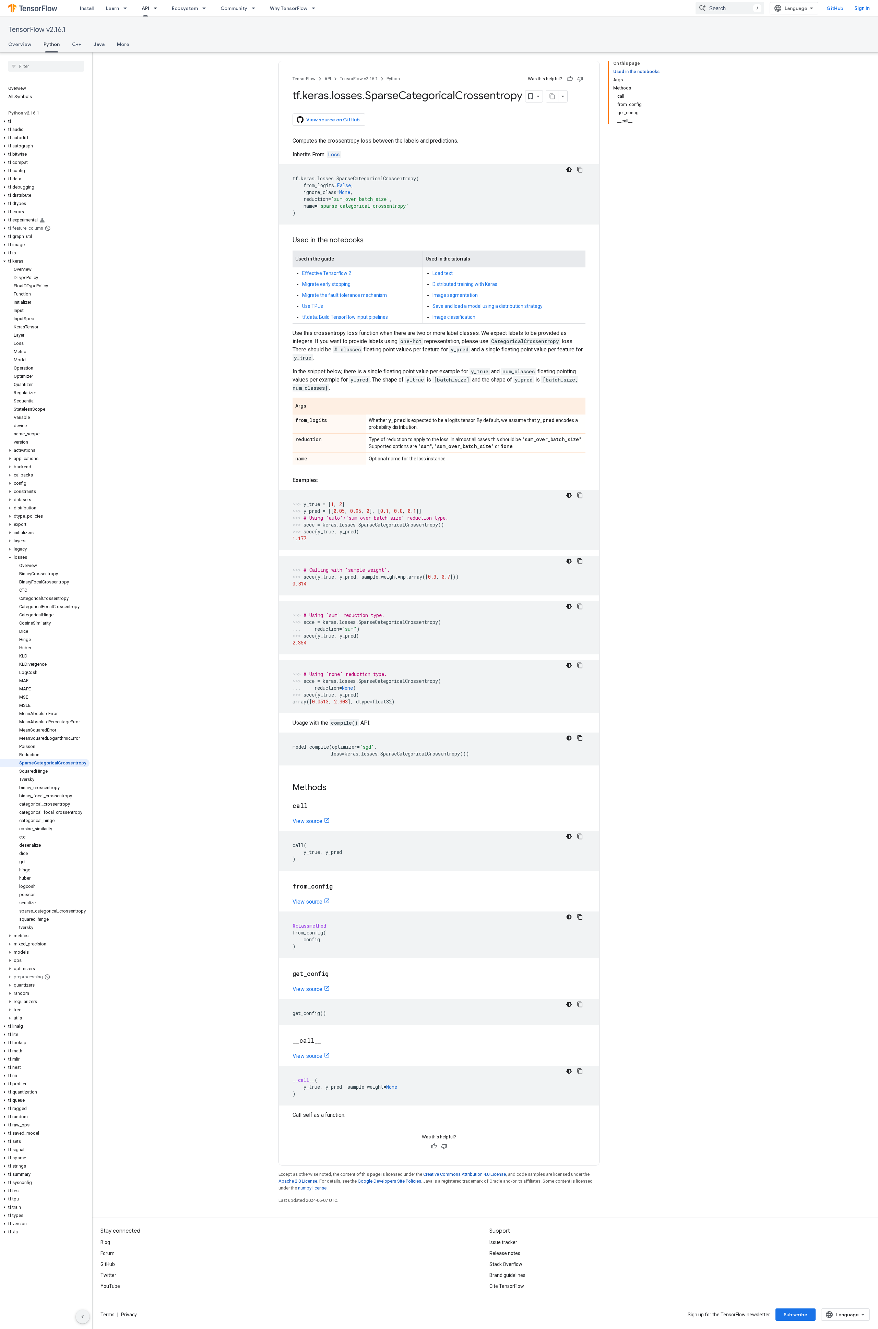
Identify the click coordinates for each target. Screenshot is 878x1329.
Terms (107, 1314)
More (123, 44)
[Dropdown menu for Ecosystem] (206, 8)
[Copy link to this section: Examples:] (325, 480)
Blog (105, 1242)
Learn (112, 8)
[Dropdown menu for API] (157, 8)
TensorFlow (304, 78)
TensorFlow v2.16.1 (37, 29)
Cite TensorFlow (506, 1286)
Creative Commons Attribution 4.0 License (464, 1174)
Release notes (504, 1253)
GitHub (835, 8)
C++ (76, 44)
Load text (442, 273)
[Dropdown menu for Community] (255, 8)
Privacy (129, 1314)
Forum (107, 1253)
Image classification (453, 317)
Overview (19, 44)
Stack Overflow (505, 1264)
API (145, 8)
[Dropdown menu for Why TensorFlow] (315, 8)
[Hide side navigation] (83, 1317)
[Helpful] (570, 79)
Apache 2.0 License (297, 1181)
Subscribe (795, 1315)
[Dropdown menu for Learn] (127, 8)
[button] (45, 121)
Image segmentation (455, 295)
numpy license (312, 1188)
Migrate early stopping (326, 284)
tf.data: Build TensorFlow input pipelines (345, 317)
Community (234, 8)
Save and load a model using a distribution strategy (487, 306)
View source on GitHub (333, 120)
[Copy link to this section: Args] (313, 406)
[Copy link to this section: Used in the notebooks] (370, 241)
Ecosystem (185, 8)
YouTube (110, 1286)
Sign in (862, 8)
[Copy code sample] (579, 169)
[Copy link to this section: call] (314, 806)
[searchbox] (46, 66)
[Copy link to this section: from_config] (339, 887)
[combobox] (730, 8)
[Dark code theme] (568, 169)
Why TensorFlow (288, 8)
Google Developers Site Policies (389, 1181)
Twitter (108, 1275)
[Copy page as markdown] (552, 96)
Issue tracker (503, 1242)
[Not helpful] (580, 79)
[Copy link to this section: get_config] (335, 974)
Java (99, 44)
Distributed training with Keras (464, 284)
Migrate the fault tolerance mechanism (344, 295)
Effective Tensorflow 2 (326, 273)
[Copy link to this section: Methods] (333, 788)
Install (87, 8)
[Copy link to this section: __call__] (328, 1041)
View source (307, 821)
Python (52, 44)
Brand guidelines (507, 1275)
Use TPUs (312, 306)
